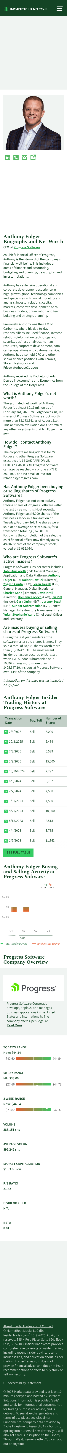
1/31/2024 (16, 801)
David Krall (45, 593)
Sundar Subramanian (27, 606)
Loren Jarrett (42, 584)
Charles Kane (12, 593)
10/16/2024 (17, 771)
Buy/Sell (36, 720)
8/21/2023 (16, 811)
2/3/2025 (15, 761)
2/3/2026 (15, 732)
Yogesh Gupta (13, 584)
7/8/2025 (15, 751)
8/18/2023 (16, 821)
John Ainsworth (14, 571)
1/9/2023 (15, 840)
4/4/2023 (15, 830)
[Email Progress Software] (24, 158)
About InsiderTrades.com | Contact (28, 1326)
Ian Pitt (57, 597)
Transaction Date (13, 720)
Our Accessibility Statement (22, 1383)
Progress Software (27, 247)
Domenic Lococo (30, 597)
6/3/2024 (15, 781)
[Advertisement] (33, 52)
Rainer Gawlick (33, 580)
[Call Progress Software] (16, 158)
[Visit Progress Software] (33, 158)
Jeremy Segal (51, 601)
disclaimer (43, 1418)
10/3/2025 (16, 741)
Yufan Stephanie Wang (19, 614)
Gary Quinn (24, 601)
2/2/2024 (15, 791)
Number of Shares (53, 720)
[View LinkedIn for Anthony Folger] (7, 158)
